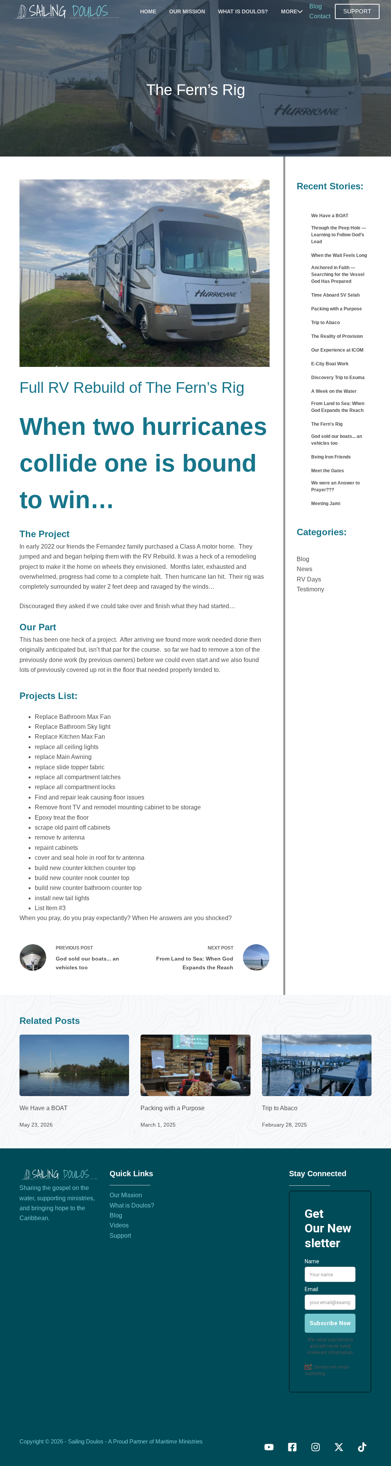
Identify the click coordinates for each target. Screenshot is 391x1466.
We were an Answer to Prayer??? (335, 486)
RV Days (309, 579)
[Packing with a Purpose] (195, 1065)
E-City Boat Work (330, 363)
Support (120, 1235)
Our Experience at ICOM (337, 350)
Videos (119, 1225)
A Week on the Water (334, 391)
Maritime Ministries (179, 1441)
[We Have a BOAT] (74, 1065)
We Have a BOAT (329, 215)
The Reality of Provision (337, 336)
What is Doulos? (243, 11)
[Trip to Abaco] (317, 1065)
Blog (315, 6)
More (289, 11)
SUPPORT (357, 11)
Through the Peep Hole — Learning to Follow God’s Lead (338, 234)
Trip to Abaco (325, 322)
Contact (319, 16)
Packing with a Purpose (336, 309)
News (304, 569)
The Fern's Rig (327, 424)
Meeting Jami (325, 503)
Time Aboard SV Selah (335, 295)
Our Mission (187, 11)
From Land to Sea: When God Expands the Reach (337, 407)
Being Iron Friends (331, 457)
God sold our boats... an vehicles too (336, 440)
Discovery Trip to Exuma (338, 377)
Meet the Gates (327, 470)
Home (148, 11)
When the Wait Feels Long (339, 255)
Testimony (310, 589)
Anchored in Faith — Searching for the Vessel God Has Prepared (337, 274)
